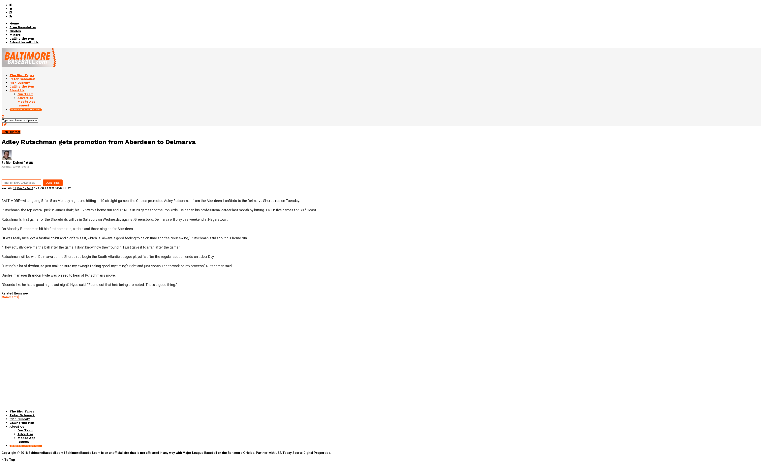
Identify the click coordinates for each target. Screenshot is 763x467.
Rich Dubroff (15, 163)
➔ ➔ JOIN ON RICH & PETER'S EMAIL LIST (36, 188)
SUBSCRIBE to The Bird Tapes (26, 109)
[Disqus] (381, 349)
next (26, 293)
